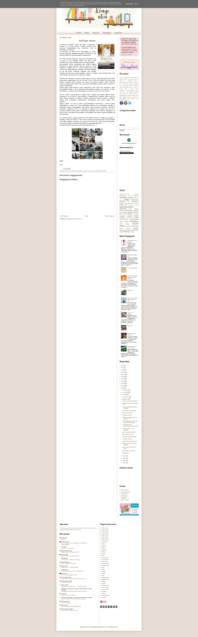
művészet (128, 218)
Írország (104, 597)
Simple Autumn (65, 601)
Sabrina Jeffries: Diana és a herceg (69, 555)
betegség (130, 197)
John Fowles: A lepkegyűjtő (129, 410)
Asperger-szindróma (124, 194)
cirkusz (121, 200)
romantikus (133, 221)
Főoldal (78, 33)
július (124, 456)
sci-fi (120, 224)
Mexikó (103, 583)
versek (128, 228)
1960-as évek (105, 539)
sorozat (127, 224)
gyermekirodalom (126, 207)
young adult (130, 230)
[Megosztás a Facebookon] (68, 169)
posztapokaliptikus (123, 219)
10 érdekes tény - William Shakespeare (70, 559)
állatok (136, 230)
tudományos (128, 226)
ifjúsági (127, 210)
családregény (134, 200)
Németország (105, 585)
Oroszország (105, 589)
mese (136, 216)
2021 (122, 374)
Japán (103, 569)
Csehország (105, 557)
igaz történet (134, 210)
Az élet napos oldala (66, 581)
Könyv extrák (64, 585)
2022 (122, 372)
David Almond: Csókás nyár (129, 441)
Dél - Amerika (105, 559)
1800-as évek (105, 528)
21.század (104, 542)
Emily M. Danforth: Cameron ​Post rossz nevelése (73, 598)
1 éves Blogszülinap (132, 268)
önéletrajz (127, 232)
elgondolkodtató (129, 203)
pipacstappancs (65, 562)
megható (122, 216)
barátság (123, 197)
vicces (135, 228)
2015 (122, 388)
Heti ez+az (96, 33)
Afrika (103, 543)
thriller (121, 226)
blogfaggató (124, 497)
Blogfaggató (107, 33)
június (124, 458)
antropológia (130, 195)
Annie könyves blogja (67, 609)
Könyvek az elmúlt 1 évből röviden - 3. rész (132, 299)
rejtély (121, 221)
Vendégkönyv (124, 496)
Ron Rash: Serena (127, 415)
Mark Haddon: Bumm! (128, 434)
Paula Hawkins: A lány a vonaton (131, 347)
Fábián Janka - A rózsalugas (68, 595)
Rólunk (86, 33)
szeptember (126, 396)
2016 (122, 385)
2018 (122, 381)
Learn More (129, 4)
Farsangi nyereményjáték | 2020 (69, 574)
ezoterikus (135, 203)
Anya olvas (64, 573)
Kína (103, 575)
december (125, 390)
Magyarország (105, 579)
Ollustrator (104, 627)
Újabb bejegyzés (64, 216)
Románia (104, 591)
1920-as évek (105, 532)
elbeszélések (135, 201)
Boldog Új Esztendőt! (66, 582)
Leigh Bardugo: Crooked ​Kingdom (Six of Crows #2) (74, 591)
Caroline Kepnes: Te (127, 413)
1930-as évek (68, 170)
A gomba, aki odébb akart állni (68, 563)
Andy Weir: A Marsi (127, 439)
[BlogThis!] (65, 169)
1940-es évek (105, 536)
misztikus (122, 218)
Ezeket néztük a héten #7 (131, 334)
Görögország (105, 565)
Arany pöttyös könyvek (81, 170)
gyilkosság (122, 209)
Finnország (104, 561)
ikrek (120, 212)
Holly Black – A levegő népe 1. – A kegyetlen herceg (73, 586)
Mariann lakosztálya (66, 550)
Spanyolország (105, 595)
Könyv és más (65, 541)
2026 (122, 365)
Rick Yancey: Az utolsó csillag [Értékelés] (71, 606)
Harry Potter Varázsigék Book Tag (69, 610)
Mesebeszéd (125, 453)
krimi (120, 214)
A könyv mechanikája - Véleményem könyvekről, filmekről (76, 597)
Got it (136, 4)
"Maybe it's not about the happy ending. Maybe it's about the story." (76, 589)
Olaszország (105, 587)
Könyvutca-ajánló (125, 492)
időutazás (121, 210)
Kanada (103, 571)
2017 (122, 383)
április (124, 462)
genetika (136, 205)
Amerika (74, 170)
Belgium (104, 551)
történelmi (135, 226)
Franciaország (105, 563)
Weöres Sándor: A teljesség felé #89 (70, 552)
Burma (103, 553)
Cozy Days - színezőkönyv (67, 548)
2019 (122, 379)
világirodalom (122, 230)
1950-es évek (105, 538)
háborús (136, 209)
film (126, 205)
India (103, 567)
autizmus (136, 195)
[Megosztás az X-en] (67, 169)
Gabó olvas (64, 537)
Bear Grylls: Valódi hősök (128, 450)
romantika (126, 221)
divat (128, 201)
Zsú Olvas (64, 593)
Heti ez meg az (125, 490)
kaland (130, 212)
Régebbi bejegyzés (109, 216)
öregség (132, 231)
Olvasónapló (64, 554)
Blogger (116, 627)
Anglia (103, 547)
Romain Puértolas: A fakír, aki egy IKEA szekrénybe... (129, 421)
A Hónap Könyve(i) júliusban (129, 436)
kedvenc (90, 170)
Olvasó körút (64, 605)
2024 (122, 367)
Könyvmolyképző (97, 170)
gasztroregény (131, 205)
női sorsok (135, 218)
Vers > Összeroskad (66, 602)
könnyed (125, 214)
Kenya (103, 573)
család (126, 200)
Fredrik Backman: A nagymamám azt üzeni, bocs (130, 425)
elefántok (121, 203)
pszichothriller (134, 219)
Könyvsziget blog (66, 577)
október (125, 394)
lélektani (130, 214)
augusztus (125, 399)
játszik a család (125, 500)
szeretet (135, 224)
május (124, 460)
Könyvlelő (64, 547)
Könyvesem (64, 566)
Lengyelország (105, 577)
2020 (122, 376)
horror (130, 209)
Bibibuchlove (64, 569)
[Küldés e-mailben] (64, 169)
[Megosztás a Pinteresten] (70, 169)
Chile (103, 555)
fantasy (121, 205)
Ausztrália (104, 549)
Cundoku (63, 539)
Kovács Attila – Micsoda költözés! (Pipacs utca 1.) (73, 578)
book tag (136, 197)
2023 (122, 370)
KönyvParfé (64, 558)
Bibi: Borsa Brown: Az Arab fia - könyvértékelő (72, 571)
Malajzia (104, 581)
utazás (121, 228)
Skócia (103, 593)
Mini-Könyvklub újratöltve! (128, 432)
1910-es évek (105, 530)
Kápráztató (118, 33)
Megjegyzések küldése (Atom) (74, 218)
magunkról (135, 214)
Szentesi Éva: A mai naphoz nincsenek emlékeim (132, 277)
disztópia (122, 201)
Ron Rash (104, 170)
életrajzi (121, 231)
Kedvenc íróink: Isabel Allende (130, 401)
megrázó (129, 216)
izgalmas (125, 212)
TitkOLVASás (124, 494)
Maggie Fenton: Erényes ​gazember (70, 567)
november (125, 392)
